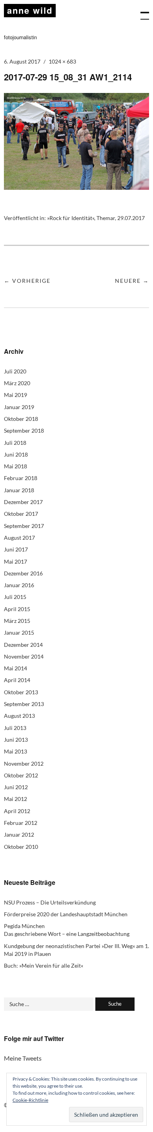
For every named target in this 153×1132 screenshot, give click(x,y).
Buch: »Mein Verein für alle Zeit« (43, 965)
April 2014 (17, 680)
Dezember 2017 (23, 502)
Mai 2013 (15, 751)
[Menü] (141, 12)
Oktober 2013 (21, 692)
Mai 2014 (15, 668)
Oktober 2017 (21, 513)
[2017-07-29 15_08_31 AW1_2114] (76, 187)
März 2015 (17, 620)
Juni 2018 (16, 454)
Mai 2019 (15, 394)
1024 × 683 (62, 61)
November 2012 (24, 763)
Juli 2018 (15, 442)
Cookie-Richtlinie (30, 1100)
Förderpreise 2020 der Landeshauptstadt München (66, 914)
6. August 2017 (22, 61)
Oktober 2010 (21, 846)
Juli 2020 (15, 371)
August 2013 (19, 715)
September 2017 (24, 525)
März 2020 (17, 383)
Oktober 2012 (21, 775)
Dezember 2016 (23, 573)
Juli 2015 (15, 596)
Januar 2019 (19, 407)
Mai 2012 (15, 798)
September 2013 (24, 704)
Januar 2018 (19, 490)
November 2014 (24, 656)
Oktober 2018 (21, 418)
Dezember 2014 (23, 644)
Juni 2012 (16, 787)
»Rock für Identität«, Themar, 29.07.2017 (96, 218)
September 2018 (24, 430)
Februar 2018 (20, 478)
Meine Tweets (23, 1058)
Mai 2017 (15, 561)
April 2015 (17, 609)
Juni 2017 (16, 549)
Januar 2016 (19, 585)
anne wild (30, 10)
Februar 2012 (20, 822)
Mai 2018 (15, 466)
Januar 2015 (19, 632)
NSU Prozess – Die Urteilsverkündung (50, 902)
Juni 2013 (16, 739)
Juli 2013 (15, 727)
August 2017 (19, 537)
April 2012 (17, 811)
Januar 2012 (19, 834)
